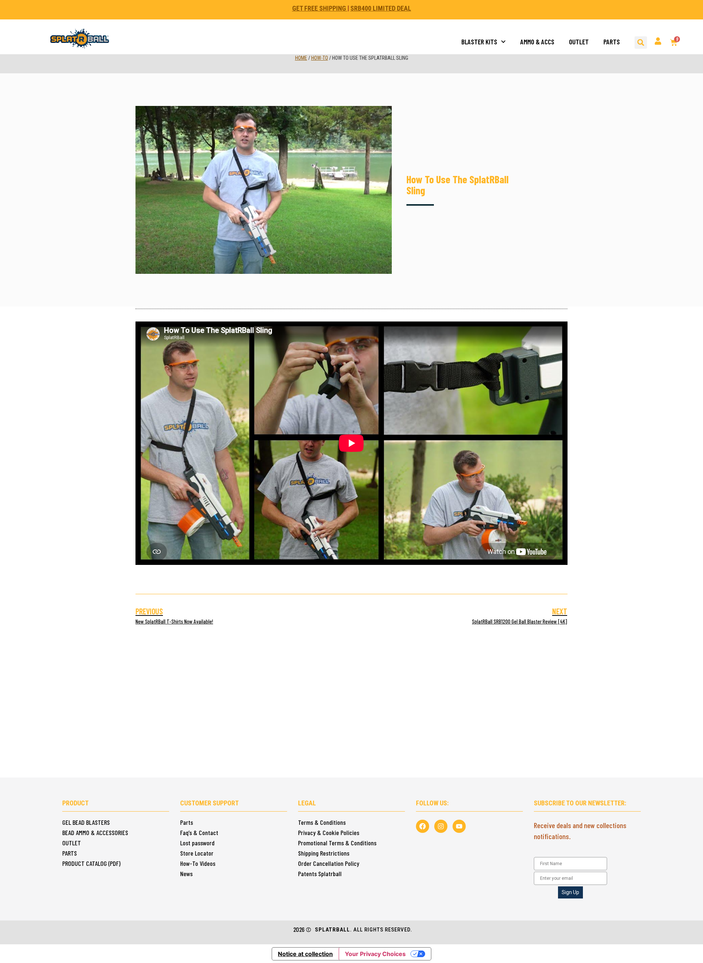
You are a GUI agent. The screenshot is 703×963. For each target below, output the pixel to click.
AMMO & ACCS (537, 41)
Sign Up (570, 892)
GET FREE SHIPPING (319, 8)
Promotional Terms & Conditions (337, 843)
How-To (319, 58)
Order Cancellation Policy (328, 863)
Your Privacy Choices (375, 954)
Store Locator (196, 853)
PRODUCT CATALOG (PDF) (91, 863)
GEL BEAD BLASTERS (86, 822)
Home (301, 58)
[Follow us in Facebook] (422, 826)
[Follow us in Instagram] (440, 826)
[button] (641, 42)
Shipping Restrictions (323, 853)
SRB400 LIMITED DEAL (380, 8)
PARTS (611, 41)
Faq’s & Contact (199, 832)
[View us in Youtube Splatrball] (459, 826)
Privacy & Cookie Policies (328, 832)
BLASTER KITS (479, 41)
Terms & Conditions (322, 822)
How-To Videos (197, 863)
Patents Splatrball (320, 874)
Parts (186, 822)
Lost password (197, 843)
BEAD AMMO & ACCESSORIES (95, 832)
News (186, 874)
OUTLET (579, 41)
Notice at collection (305, 954)
